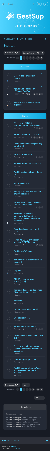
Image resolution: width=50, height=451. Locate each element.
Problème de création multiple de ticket (28, 336)
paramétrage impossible (25, 359)
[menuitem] (10, 3)
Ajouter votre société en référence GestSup (24, 90)
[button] (17, 58)
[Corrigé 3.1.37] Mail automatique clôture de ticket (27, 124)
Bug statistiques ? (22, 318)
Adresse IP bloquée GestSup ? (27, 163)
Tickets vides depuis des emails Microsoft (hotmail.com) (28, 291)
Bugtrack (9, 45)
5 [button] (33, 58)
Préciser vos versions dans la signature (27, 103)
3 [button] (27, 58)
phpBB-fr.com (15, 448)
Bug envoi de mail (22, 183)
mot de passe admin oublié (26, 309)
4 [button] (30, 58)
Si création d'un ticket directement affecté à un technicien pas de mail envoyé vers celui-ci (27, 217)
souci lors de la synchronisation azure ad (28, 261)
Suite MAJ (18, 301)
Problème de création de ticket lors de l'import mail (27, 203)
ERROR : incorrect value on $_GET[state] (25, 280)
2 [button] (24, 58)
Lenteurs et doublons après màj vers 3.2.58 (28, 144)
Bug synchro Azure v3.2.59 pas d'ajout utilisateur (27, 192)
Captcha (17, 270)
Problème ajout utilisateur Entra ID (28, 173)
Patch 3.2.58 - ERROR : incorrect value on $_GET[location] (28, 241)
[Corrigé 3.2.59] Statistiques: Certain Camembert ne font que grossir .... (28, 348)
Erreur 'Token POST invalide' (26, 134)
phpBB (13, 446)
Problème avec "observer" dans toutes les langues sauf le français (28, 370)
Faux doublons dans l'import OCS (26, 230)
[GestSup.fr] (25, 16)
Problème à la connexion (25, 326)
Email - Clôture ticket (23, 154)
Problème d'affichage (23, 251)
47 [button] (38, 58)
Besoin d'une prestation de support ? (26, 77)
